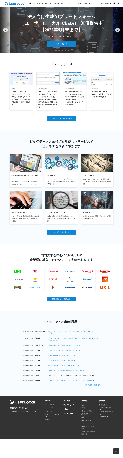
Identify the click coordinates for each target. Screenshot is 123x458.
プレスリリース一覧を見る (61, 118)
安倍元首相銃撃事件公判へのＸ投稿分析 (60, 360)
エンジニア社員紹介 (107, 407)
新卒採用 (102, 405)
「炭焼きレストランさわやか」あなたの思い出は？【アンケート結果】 (70, 380)
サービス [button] (35, 3)
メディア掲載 (68, 413)
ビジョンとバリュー (87, 411)
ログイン (114, 3)
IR (62, 3)
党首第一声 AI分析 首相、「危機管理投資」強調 (63, 350)
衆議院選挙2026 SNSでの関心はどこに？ (61, 355)
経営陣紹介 (84, 414)
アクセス (84, 408)
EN (118, 3)
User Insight (48, 405)
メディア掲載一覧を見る (91, 385)
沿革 (82, 417)
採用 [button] (79, 3)
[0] (56, 50)
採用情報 (102, 401)
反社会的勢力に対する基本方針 (88, 433)
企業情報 (84, 401)
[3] (65, 50)
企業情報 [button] (87, 3)
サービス (48, 401)
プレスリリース (54, 3)
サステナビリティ (70, 3)
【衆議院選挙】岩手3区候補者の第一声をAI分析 (63, 345)
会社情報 (84, 405)
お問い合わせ (105, 3)
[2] (62, 50)
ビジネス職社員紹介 (107, 411)
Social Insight (49, 408)
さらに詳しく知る (61, 42)
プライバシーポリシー (88, 423)
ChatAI (47, 419)
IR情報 (65, 409)
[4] (68, 50)
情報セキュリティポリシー (88, 427)
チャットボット (50, 411)
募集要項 (103, 416)
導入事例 (44, 3)
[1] (59, 50)
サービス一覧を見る (61, 232)
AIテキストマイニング (52, 414)
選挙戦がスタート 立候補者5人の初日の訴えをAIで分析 (65, 370)
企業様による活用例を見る (61, 299)
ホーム (30, 3)
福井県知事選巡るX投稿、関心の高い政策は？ (62, 365)
